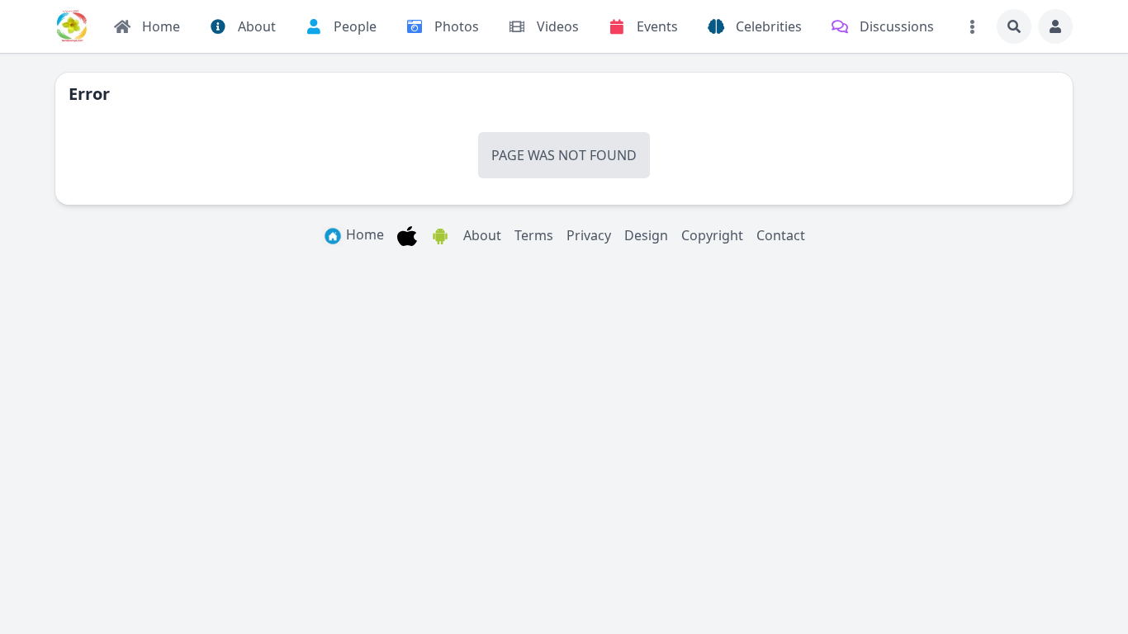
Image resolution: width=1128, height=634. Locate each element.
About (482, 235)
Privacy (588, 235)
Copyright (712, 235)
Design (646, 235)
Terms (533, 235)
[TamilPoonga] (71, 26)
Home (363, 234)
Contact (780, 235)
